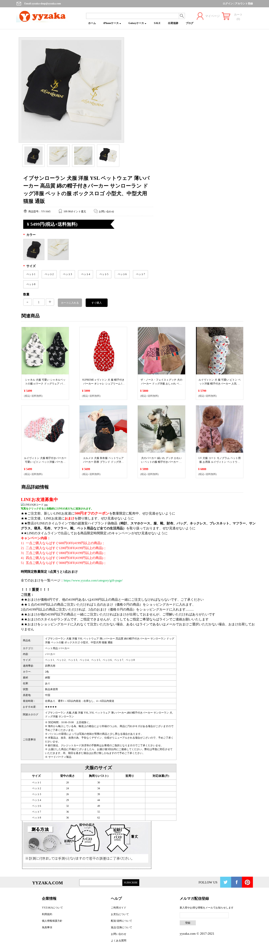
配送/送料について (121, 920)
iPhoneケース (111, 23)
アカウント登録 (244, 3)
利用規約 (47, 914)
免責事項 (47, 927)
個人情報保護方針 (52, 920)
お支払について (120, 914)
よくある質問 (118, 940)
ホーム (92, 23)
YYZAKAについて (52, 907)
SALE (157, 23)
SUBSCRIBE (131, 882)
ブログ (189, 23)
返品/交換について (121, 927)
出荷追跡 (173, 23)
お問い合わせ (106, 211)
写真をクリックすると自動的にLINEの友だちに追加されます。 (57, 508)
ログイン (228, 3)
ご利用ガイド (118, 907)
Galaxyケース (136, 23)
